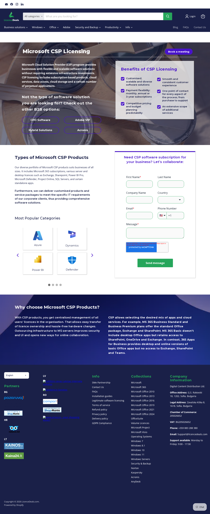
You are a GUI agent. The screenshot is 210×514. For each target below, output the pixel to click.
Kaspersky (136, 472)
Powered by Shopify (14, 505)
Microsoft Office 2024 (142, 414)
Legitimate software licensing (108, 400)
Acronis (82, 130)
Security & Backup (141, 463)
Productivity (112, 27)
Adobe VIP (82, 120)
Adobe (66, 27)
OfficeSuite (137, 418)
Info (128, 27)
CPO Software (40, 120)
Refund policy (99, 409)
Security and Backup (87, 27)
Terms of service (101, 405)
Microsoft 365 (138, 387)
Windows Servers (140, 459)
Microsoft (136, 382)
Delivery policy (100, 418)
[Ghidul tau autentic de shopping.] (50, 403)
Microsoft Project (140, 427)
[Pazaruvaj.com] (14, 399)
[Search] (167, 16)
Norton (135, 468)
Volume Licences (140, 423)
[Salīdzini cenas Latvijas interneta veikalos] (64, 384)
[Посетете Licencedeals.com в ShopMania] (13, 414)
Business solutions (15, 27)
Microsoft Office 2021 (142, 409)
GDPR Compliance (102, 423)
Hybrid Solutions (40, 130)
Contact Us (200, 27)
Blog (175, 27)
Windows (37, 27)
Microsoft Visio (139, 432)
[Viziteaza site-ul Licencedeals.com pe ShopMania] (52, 411)
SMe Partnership (101, 382)
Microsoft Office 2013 (142, 396)
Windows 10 (137, 450)
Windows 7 (137, 441)
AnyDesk (135, 481)
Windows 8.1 (138, 445)
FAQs (186, 27)
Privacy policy (99, 414)
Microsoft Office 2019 (142, 405)
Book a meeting (178, 51)
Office (53, 27)
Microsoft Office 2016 (142, 400)
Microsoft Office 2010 (142, 391)
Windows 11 (137, 454)
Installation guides (102, 396)
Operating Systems (141, 436)
